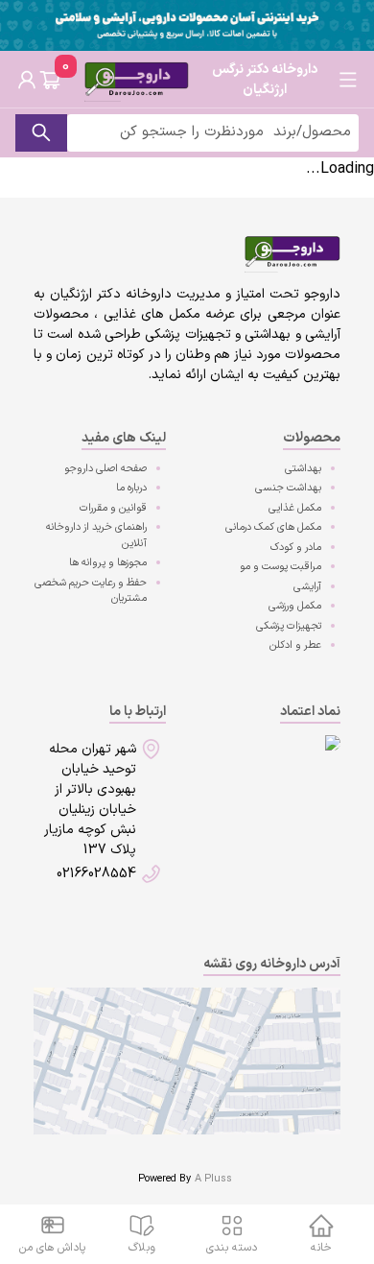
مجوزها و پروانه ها (108, 563)
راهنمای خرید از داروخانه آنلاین (96, 535)
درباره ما (131, 488)
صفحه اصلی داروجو (105, 469)
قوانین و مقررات (113, 508)
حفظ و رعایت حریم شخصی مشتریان (91, 591)
